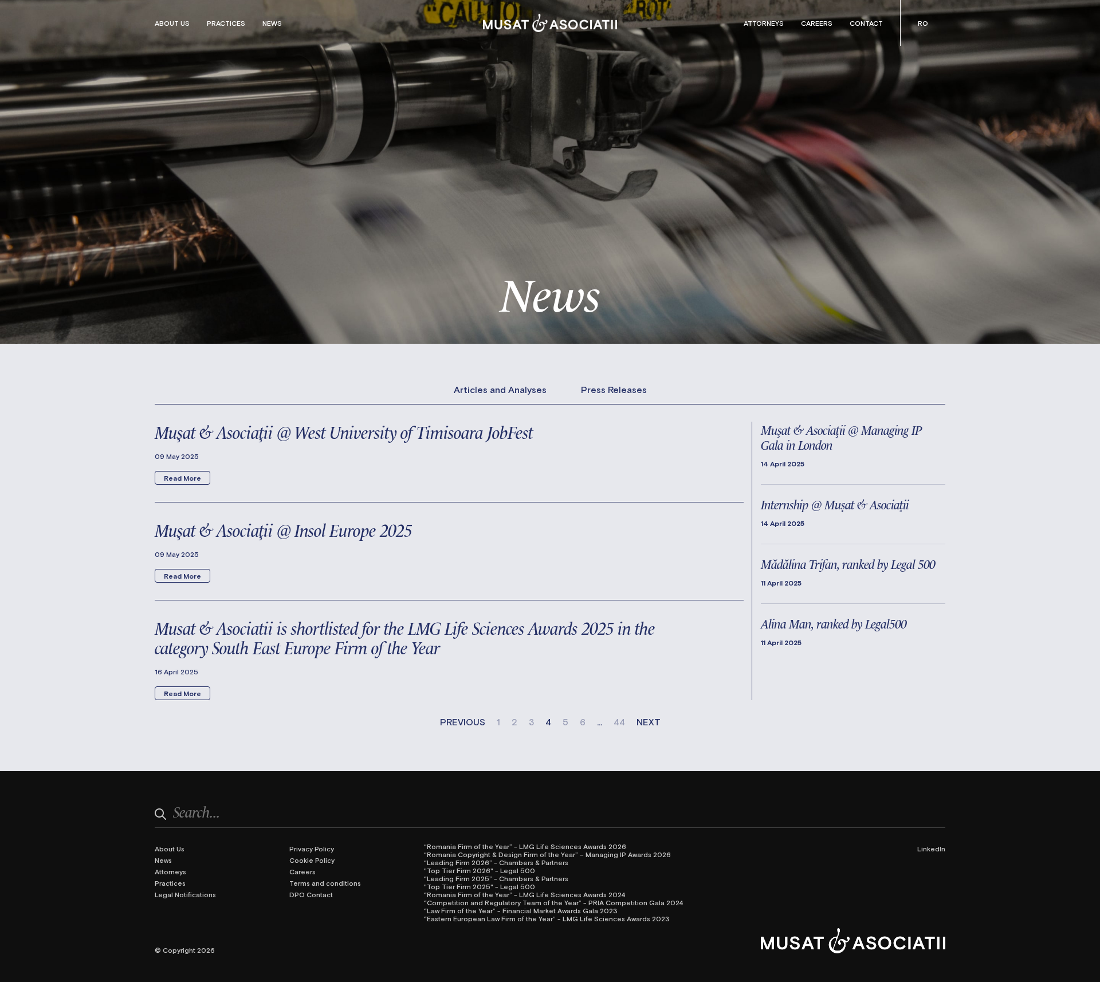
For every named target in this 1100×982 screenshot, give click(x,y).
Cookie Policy (312, 860)
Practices (226, 23)
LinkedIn (931, 848)
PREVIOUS (462, 721)
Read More (182, 478)
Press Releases (614, 389)
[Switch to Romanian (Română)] (923, 23)
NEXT (649, 721)
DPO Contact (311, 894)
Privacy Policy (311, 848)
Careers (816, 23)
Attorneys (764, 23)
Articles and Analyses (500, 389)
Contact (866, 23)
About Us (172, 23)
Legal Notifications (185, 894)
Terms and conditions (325, 883)
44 (619, 721)
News (272, 23)
